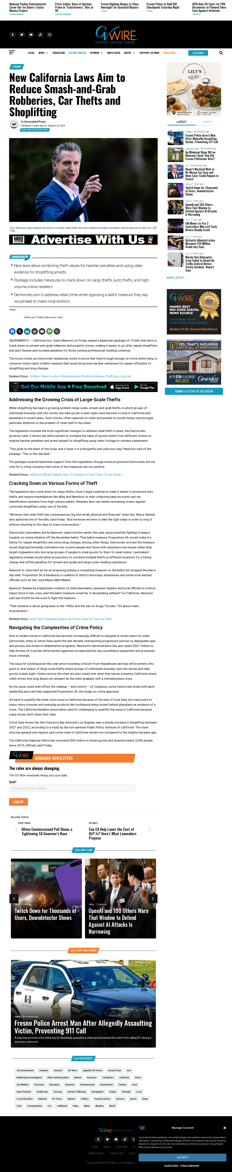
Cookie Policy (171, 1165)
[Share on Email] (42, 331)
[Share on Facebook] (12, 331)
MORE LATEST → (177, 277)
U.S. (223, 14)
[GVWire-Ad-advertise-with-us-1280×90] (83, 243)
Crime (17, 66)
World (107, 1147)
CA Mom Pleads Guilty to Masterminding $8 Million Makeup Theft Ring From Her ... (81, 376)
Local (87, 11)
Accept (182, 1157)
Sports (179, 14)
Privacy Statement (189, 1165)
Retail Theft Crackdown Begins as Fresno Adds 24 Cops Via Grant (70, 619)
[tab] (181, 122)
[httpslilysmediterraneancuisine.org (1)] (194, 115)
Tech (17, 904)
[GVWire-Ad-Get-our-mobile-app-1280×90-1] (83, 391)
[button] (225, 1128)
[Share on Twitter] (19, 331)
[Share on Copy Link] (57, 331)
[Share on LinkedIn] (27, 331)
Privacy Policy (96, 1153)
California (121, 1147)
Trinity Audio (43, 317)
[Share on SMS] (49, 331)
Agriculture (192, 149)
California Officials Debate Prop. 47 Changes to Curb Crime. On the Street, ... (76, 474)
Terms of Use (116, 1153)
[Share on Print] (34, 331)
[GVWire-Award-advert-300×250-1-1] (194, 333)
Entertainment (47, 14)
